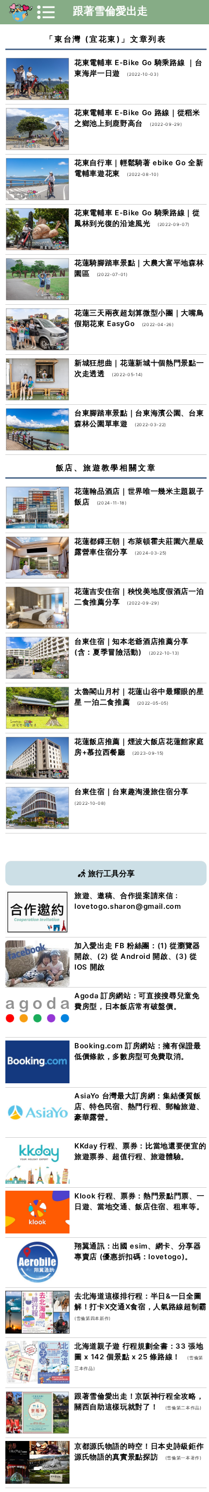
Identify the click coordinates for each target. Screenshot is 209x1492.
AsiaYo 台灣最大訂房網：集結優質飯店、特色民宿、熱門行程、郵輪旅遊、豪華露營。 (139, 1107)
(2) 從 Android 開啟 (132, 956)
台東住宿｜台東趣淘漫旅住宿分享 (131, 791)
